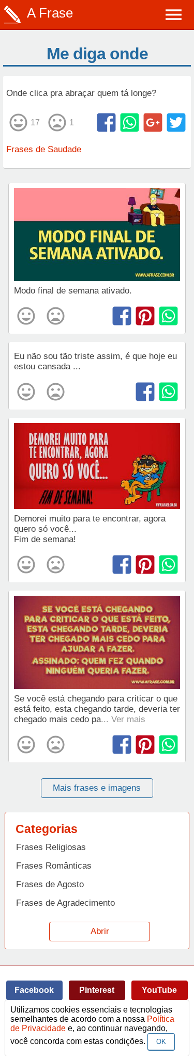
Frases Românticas (54, 866)
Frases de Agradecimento (65, 903)
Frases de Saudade (43, 149)
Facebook (34, 990)
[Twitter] (176, 122)
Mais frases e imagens (97, 788)
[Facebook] (106, 122)
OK (161, 1042)
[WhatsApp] (129, 122)
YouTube (159, 990)
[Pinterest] (145, 316)
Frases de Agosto (50, 884)
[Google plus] (152, 122)
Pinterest (96, 990)
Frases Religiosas (51, 847)
